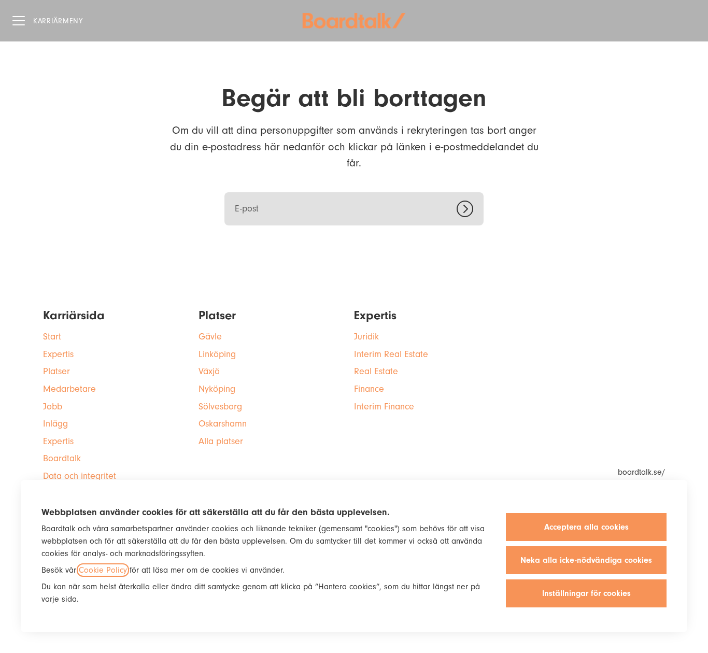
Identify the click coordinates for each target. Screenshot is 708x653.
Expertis (58, 354)
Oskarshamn (223, 423)
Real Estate (376, 371)
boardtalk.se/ (641, 472)
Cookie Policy (103, 570)
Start (52, 336)
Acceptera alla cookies (586, 527)
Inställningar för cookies (586, 593)
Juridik (366, 336)
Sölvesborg (220, 406)
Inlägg (55, 423)
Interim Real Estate (391, 354)
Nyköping (217, 389)
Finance (369, 389)
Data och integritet (79, 476)
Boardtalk (62, 458)
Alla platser (221, 441)
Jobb (52, 406)
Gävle (210, 336)
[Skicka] (470, 208)
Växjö (209, 371)
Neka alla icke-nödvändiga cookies (586, 560)
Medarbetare (69, 389)
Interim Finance (384, 406)
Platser (56, 371)
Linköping (217, 354)
